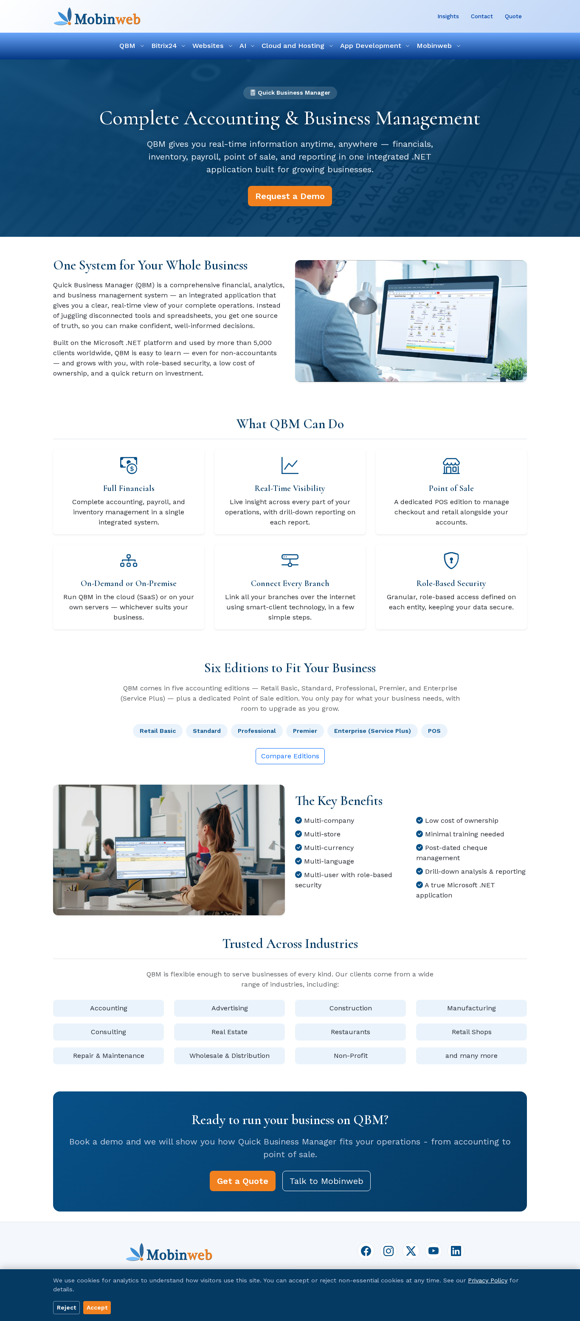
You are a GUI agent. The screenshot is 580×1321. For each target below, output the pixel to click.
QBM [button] (128, 46)
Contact (482, 16)
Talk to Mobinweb (326, 1181)
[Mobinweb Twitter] (411, 1250)
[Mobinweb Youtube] (433, 1250)
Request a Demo (290, 196)
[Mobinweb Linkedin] (456, 1250)
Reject (66, 1307)
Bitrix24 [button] (165, 46)
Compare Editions (290, 756)
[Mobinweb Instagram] (388, 1250)
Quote (513, 16)
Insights (448, 16)
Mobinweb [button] (435, 46)
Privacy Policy (487, 1280)
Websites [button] (209, 46)
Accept (97, 1307)
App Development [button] (371, 46)
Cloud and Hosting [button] (294, 46)
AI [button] (243, 46)
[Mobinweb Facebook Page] (366, 1250)
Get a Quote (242, 1181)
